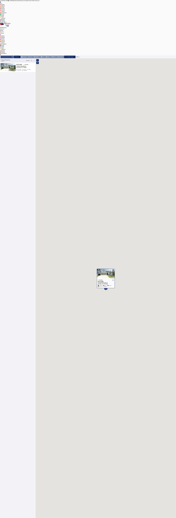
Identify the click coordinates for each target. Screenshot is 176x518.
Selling (1, 30)
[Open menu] (0, 54)
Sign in (4, 22)
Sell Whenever (3, 27)
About (1, 31)
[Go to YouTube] (0, 2)
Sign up (1, 22)
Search (1, 29)
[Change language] (1, 3)
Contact (2, 33)
